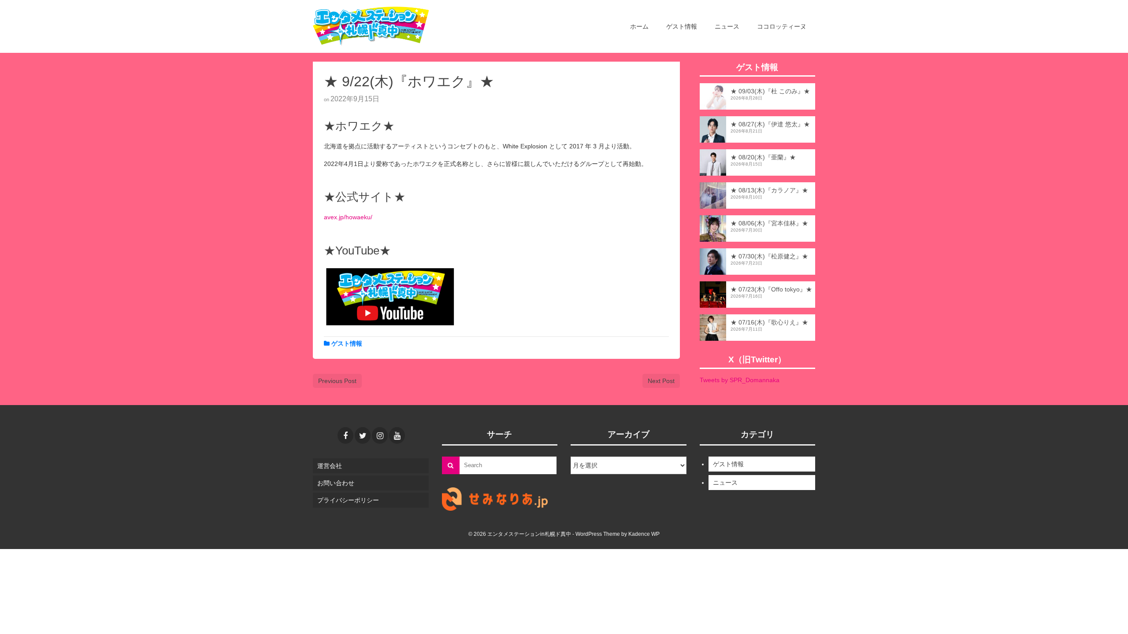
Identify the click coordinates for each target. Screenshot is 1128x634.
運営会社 (329, 465)
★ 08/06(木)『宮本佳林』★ (769, 223)
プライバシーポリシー (348, 500)
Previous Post (337, 380)
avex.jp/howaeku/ (348, 217)
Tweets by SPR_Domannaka (739, 379)
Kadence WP (644, 534)
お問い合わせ (335, 483)
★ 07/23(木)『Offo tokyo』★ (771, 289)
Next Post (661, 380)
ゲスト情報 (346, 343)
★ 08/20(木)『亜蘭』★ (763, 157)
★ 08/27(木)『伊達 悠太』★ (770, 124)
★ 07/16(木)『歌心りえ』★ (769, 322)
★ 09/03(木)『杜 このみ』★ (770, 91)
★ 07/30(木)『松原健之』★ (769, 256)
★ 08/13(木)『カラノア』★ (769, 190)
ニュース (725, 482)
